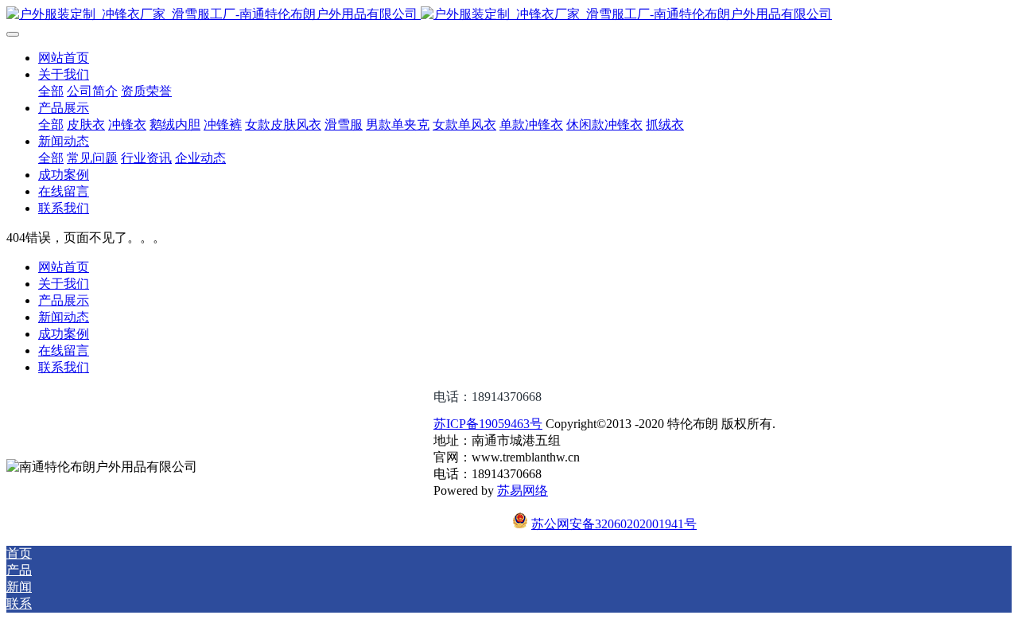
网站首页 (63, 57)
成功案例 (63, 334)
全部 (51, 91)
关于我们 (63, 283)
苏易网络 (522, 490)
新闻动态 (63, 317)
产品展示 (63, 300)
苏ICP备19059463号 (487, 423)
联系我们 (63, 367)
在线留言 (63, 350)
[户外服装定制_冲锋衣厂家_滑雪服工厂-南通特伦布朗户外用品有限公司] (509, 14)
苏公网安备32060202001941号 (614, 524)
